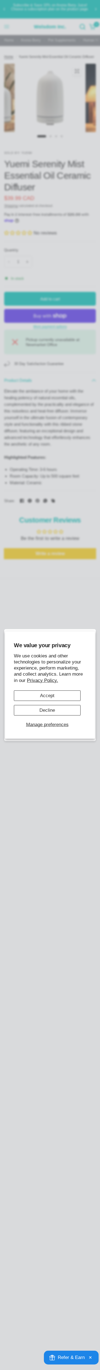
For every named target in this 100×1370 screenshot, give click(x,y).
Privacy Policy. (42, 680)
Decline (47, 710)
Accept (47, 695)
